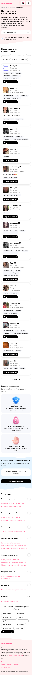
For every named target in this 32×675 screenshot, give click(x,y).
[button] (6, 55)
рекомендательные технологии (15, 655)
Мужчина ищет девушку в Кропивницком (13, 590)
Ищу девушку (10, 7)
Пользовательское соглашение (9, 662)
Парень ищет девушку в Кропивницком (13, 520)
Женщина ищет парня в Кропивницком (13, 532)
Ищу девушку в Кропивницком (10, 517)
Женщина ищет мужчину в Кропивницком (14, 565)
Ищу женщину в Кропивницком (10, 543)
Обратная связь (5, 667)
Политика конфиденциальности (10, 664)
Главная (3, 7)
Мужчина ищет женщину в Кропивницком (14, 548)
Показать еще (16, 380)
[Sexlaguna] (6, 3)
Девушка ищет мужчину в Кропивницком (13, 562)
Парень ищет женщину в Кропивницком (13, 546)
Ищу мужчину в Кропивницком (10, 560)
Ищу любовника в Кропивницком (11, 506)
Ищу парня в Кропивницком (9, 601)
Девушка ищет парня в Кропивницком (13, 503)
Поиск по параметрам (9, 32)
